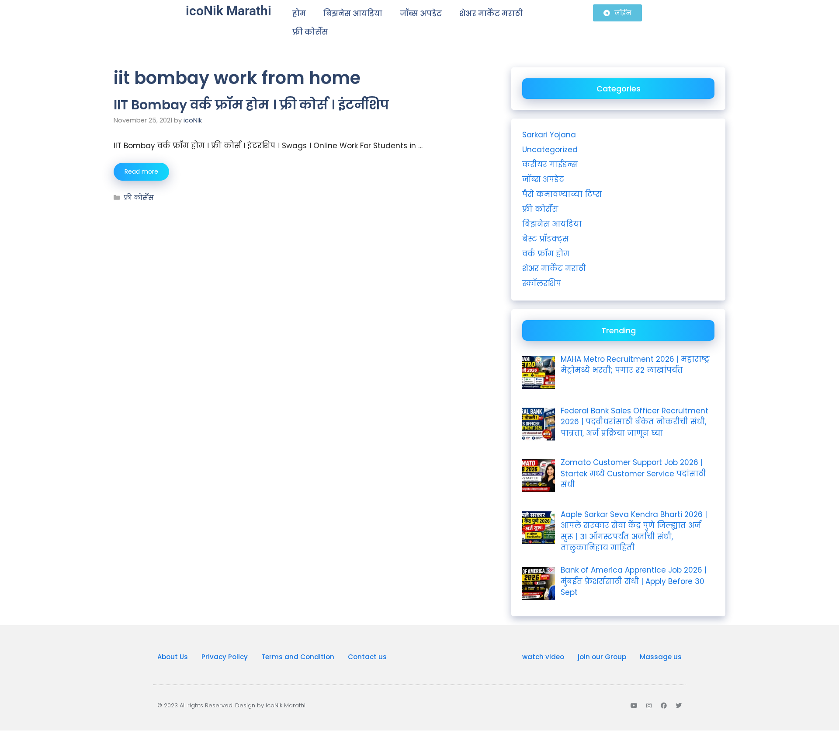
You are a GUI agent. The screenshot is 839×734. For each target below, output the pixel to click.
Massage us (661, 656)
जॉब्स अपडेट (421, 13)
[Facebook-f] (664, 706)
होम (299, 13)
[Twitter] (679, 706)
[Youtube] (634, 706)
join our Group (602, 656)
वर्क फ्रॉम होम (545, 253)
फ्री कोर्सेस (310, 32)
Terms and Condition (297, 656)
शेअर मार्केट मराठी (491, 13)
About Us (172, 656)
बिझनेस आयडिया (352, 13)
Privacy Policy (224, 656)
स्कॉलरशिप (541, 283)
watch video (543, 656)
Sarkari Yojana (549, 134)
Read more (141, 171)
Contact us (367, 656)
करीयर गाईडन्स (550, 164)
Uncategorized (550, 149)
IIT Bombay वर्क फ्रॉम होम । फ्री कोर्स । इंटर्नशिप (251, 104)
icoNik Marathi (228, 10)
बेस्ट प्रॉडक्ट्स (545, 239)
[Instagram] (649, 706)
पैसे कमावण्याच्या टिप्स (562, 194)
